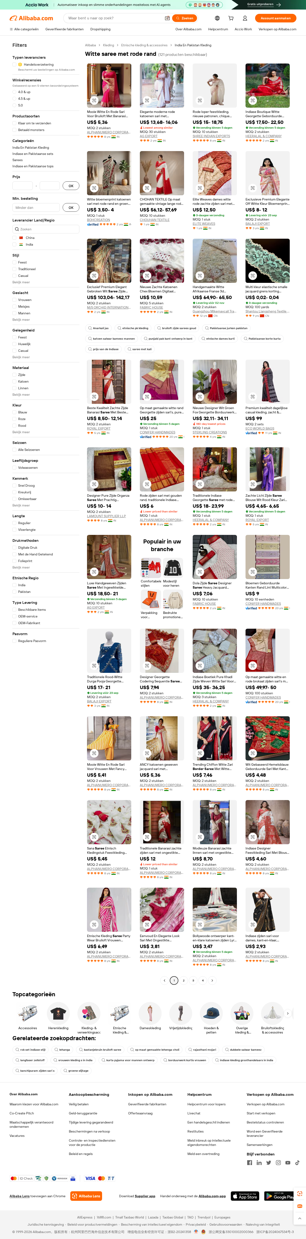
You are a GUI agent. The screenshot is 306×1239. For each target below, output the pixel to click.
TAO (190, 1217)
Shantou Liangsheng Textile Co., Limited (268, 311)
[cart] (231, 19)
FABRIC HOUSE (151, 307)
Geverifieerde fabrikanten (147, 1104)
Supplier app (145, 1196)
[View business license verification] (196, 1231)
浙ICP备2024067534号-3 (275, 1232)
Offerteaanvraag (140, 1113)
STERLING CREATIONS (210, 432)
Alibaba (90, 45)
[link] (300, 1193)
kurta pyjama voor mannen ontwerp (130, 1060)
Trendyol (203, 1217)
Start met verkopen (261, 1113)
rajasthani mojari (204, 1049)
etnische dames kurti (220, 338)
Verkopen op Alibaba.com (265, 1104)
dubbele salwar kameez (246, 1049)
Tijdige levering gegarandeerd (91, 1122)
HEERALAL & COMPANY (264, 136)
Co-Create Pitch (22, 1113)
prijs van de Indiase (106, 349)
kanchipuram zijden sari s (37, 1070)
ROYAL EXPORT (98, 428)
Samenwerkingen (260, 1145)
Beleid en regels (81, 1154)
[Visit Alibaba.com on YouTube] (288, 1162)
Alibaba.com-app (212, 1196)
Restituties (195, 1131)
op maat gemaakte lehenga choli (157, 1049)
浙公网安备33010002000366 (231, 1232)
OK (71, 186)
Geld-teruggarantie (83, 1113)
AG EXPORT (149, 136)
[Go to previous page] (164, 980)
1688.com (104, 1217)
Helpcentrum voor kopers (206, 1104)
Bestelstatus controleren (265, 1122)
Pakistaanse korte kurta (265, 338)
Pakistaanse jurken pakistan (228, 328)
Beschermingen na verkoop (89, 1131)
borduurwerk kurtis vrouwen (187, 1060)
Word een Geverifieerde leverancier (265, 1133)
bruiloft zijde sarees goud (179, 328)
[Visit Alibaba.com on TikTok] (297, 1162)
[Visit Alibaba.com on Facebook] (249, 1162)
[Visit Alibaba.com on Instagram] (278, 1162)
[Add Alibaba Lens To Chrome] (86, 1196)
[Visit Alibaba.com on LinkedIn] (259, 1162)
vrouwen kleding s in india (75, 1060)
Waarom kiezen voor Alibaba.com (34, 1104)
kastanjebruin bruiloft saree (102, 1049)
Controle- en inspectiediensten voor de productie (92, 1143)
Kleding (108, 45)
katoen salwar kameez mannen (114, 338)
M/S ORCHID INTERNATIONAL (109, 307)
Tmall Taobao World (129, 1217)
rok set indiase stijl (32, 1049)
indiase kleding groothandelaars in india (246, 1060)
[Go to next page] (212, 980)
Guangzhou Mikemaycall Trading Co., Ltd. (215, 311)
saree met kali (142, 349)
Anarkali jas (101, 328)
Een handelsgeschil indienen (208, 1122)
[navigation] (45, 513)
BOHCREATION (98, 220)
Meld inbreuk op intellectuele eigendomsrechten (209, 1143)
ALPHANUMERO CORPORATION (109, 132)
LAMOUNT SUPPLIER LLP (106, 516)
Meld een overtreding (203, 1154)
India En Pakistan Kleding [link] (193, 45)
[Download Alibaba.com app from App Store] (245, 1196)
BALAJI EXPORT (258, 224)
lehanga (64, 1049)
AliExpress (85, 1217)
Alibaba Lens (20, 1196)
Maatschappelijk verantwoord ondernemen (31, 1124)
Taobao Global (172, 1217)
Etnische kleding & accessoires (144, 45)
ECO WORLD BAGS (260, 428)
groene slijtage (78, 1070)
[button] (167, 18)
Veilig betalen (79, 1104)
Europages (222, 1217)
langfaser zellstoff (32, 1060)
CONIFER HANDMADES (157, 432)
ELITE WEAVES (204, 224)
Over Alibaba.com (24, 1094)
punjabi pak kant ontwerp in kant (170, 338)
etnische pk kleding (135, 328)
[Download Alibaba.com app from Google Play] (280, 1196)
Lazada (153, 1217)
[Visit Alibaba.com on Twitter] (269, 1162)
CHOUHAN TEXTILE (154, 220)
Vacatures (17, 1136)
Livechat (193, 1113)
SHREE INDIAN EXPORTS (211, 136)
